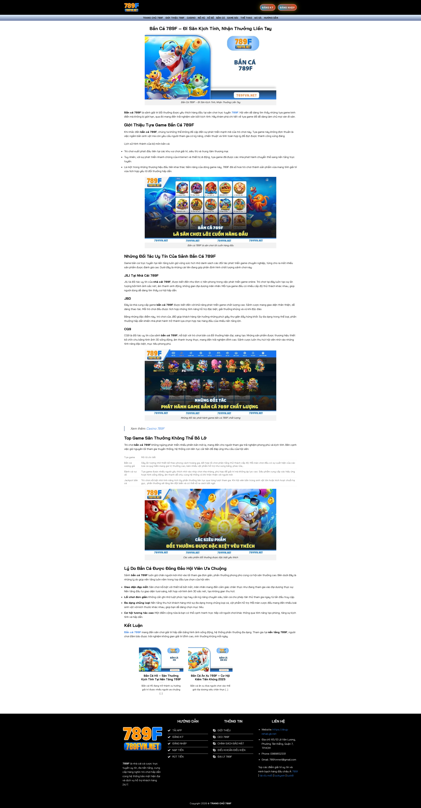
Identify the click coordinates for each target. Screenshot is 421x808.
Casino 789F (155, 428)
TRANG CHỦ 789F (153, 17)
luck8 (290, 775)
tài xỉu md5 (266, 775)
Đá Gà (257, 17)
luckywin (280, 775)
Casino (191, 17)
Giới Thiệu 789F (175, 17)
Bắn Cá (220, 17)
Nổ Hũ (201, 17)
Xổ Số (210, 17)
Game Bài (232, 17)
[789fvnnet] (140, 7)
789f (295, 771)
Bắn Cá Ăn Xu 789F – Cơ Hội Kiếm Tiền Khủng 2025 (210, 677)
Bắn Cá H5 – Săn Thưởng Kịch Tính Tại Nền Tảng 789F (161, 677)
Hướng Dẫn (271, 17)
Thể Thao (246, 17)
